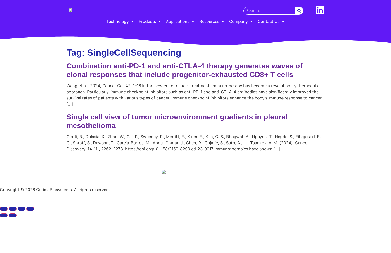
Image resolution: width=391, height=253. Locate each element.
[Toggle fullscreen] (13, 209)
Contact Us (268, 21)
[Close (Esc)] (30, 209)
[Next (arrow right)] (13, 215)
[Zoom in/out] (4, 209)
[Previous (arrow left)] (4, 215)
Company (238, 21)
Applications (177, 21)
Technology (117, 21)
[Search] (299, 10)
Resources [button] (209, 21)
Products (147, 21)
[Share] (21, 209)
